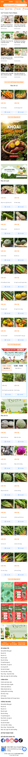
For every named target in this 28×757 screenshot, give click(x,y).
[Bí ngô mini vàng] (20, 295)
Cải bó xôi (3, 544)
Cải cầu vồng (4, 570)
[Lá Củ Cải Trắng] (20, 51)
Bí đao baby (17, 202)
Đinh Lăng (16, 390)
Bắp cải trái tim (4, 490)
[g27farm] (7, 1)
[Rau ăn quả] (14, 171)
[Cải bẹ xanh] (7, 503)
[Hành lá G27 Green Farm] (7, 592)
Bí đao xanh (4, 229)
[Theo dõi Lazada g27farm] (16, 740)
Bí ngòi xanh (4, 309)
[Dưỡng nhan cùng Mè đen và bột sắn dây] (7, 67)
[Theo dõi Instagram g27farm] (7, 740)
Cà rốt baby (4, 107)
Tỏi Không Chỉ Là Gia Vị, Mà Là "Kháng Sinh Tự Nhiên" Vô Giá (7, 57)
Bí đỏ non (16, 255)
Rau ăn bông (4, 660)
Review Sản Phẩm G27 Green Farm (10, 698)
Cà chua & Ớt (4, 667)
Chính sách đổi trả (6, 687)
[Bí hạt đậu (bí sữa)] (7, 269)
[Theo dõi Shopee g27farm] (12, 740)
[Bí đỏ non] (20, 242)
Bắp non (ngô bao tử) (6, 202)
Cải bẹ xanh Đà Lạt (18, 517)
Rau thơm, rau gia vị (6, 664)
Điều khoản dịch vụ (6, 689)
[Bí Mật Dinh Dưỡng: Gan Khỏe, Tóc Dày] (20, 35)
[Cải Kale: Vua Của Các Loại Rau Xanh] (7, 35)
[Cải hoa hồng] (20, 557)
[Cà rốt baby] (7, 94)
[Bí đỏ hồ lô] (20, 215)
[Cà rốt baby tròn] (20, 94)
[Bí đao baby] (20, 189)
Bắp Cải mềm (17, 437)
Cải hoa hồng (17, 570)
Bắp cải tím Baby (18, 464)
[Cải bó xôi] (7, 530)
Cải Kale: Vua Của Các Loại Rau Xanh (7, 41)
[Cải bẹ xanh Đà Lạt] (20, 503)
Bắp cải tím (3, 464)
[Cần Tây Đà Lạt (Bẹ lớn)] (8, 377)
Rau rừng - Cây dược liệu (7, 674)
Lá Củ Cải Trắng (18, 57)
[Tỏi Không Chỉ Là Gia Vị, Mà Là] (7, 51)
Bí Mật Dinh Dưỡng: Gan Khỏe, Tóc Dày (19, 41)
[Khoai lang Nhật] (14, 140)
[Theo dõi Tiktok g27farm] (21, 740)
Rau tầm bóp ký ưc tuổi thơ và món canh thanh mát (20, 74)
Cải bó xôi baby (18, 544)
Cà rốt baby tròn (18, 107)
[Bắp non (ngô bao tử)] (7, 189)
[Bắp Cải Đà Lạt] (7, 424)
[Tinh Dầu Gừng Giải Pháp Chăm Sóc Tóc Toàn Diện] (20, 19)
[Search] (25, 5)
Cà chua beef (4, 335)
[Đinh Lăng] (20, 377)
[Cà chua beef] (7, 322)
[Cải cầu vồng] (7, 557)
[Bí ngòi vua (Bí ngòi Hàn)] (20, 269)
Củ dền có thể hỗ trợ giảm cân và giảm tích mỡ (7, 25)
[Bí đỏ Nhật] (7, 242)
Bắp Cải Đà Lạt (4, 437)
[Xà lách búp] (14, 406)
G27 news (3, 696)
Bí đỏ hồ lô (17, 229)
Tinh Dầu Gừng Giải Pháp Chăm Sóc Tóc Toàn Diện (19, 25)
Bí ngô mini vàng (18, 309)
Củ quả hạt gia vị (5, 662)
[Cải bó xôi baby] (20, 530)
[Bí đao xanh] (7, 215)
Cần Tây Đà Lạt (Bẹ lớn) (7, 390)
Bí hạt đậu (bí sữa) (5, 282)
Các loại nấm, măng (6, 671)
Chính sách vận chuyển (7, 684)
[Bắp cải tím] (7, 450)
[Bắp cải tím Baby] (20, 450)
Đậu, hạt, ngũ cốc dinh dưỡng (9, 676)
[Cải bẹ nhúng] (20, 477)
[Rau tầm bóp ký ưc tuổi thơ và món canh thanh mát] (20, 67)
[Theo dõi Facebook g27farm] (3, 740)
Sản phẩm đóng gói (6, 651)
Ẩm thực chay (4, 693)
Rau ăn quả (5, 181)
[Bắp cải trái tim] (7, 477)
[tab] (6, 367)
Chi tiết (8, 112)
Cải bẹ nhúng (17, 490)
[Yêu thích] (5, 100)
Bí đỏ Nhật (3, 255)
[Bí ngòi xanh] (7, 295)
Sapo (17, 755)
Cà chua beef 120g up (19, 335)
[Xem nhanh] (9, 100)
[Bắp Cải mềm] (20, 424)
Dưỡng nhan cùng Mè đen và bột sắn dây (7, 74)
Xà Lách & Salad (5, 669)
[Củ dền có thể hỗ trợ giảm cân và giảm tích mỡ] (7, 19)
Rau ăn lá (4, 415)
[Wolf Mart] (14, 632)
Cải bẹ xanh (4, 517)
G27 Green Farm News (9, 13)
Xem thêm (14, 82)
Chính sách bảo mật (6, 682)
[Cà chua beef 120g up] (20, 322)
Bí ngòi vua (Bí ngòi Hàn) (20, 282)
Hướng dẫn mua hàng (7, 691)
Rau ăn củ (14, 85)
